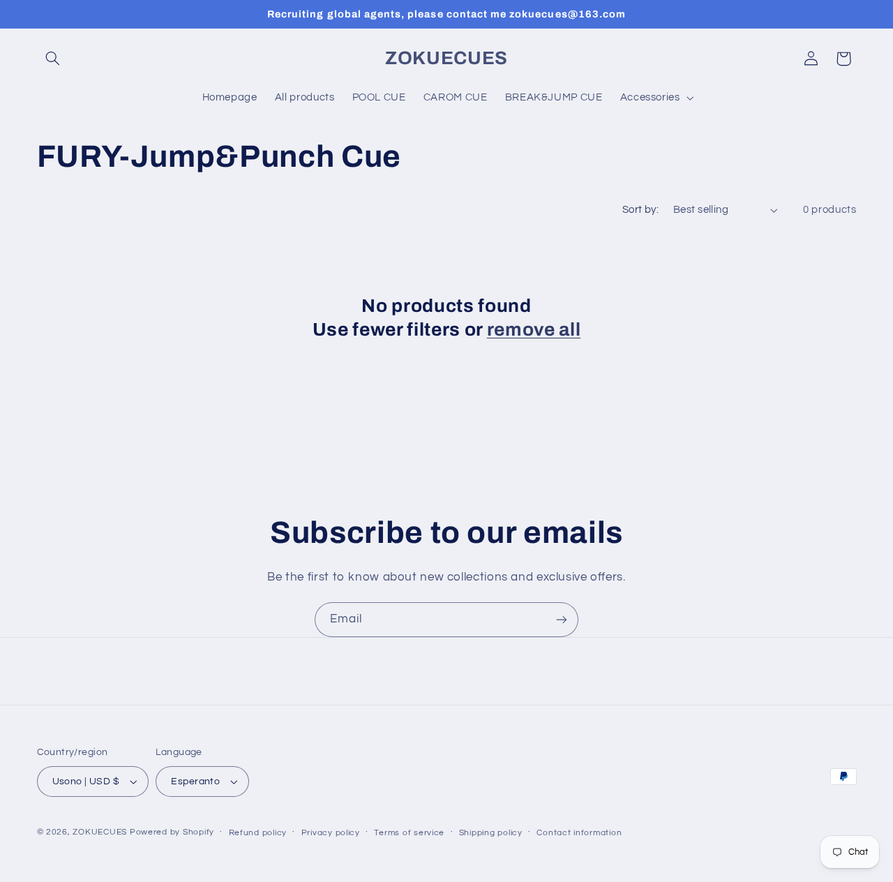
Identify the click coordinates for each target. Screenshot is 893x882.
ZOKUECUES (100, 832)
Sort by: (640, 209)
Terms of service (409, 833)
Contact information (579, 833)
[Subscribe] (562, 619)
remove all (534, 330)
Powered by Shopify (172, 832)
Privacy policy (330, 833)
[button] (53, 59)
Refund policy (258, 833)
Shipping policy (491, 833)
